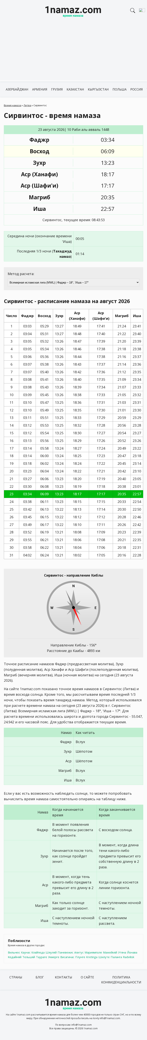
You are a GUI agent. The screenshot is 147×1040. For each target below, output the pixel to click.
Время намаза (12, 105)
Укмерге (53, 957)
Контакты (63, 977)
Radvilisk (128, 957)
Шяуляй (51, 952)
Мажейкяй (110, 952)
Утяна (122, 952)
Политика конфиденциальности (121, 979)
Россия (136, 89)
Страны (15, 977)
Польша (120, 89)
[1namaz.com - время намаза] (73, 12)
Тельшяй (28, 957)
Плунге (80, 957)
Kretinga (91, 957)
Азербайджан (17, 89)
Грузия (57, 89)
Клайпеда (38, 952)
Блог (40, 977)
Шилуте (104, 957)
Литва (27, 105)
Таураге (41, 957)
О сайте (87, 977)
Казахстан (75, 89)
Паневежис (65, 952)
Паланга (116, 957)
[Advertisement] (73, 53)
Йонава (132, 952)
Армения (39, 89)
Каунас (25, 952)
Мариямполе (93, 952)
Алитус (79, 952)
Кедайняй (14, 957)
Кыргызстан (98, 89)
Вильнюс (14, 952)
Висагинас (67, 957)
